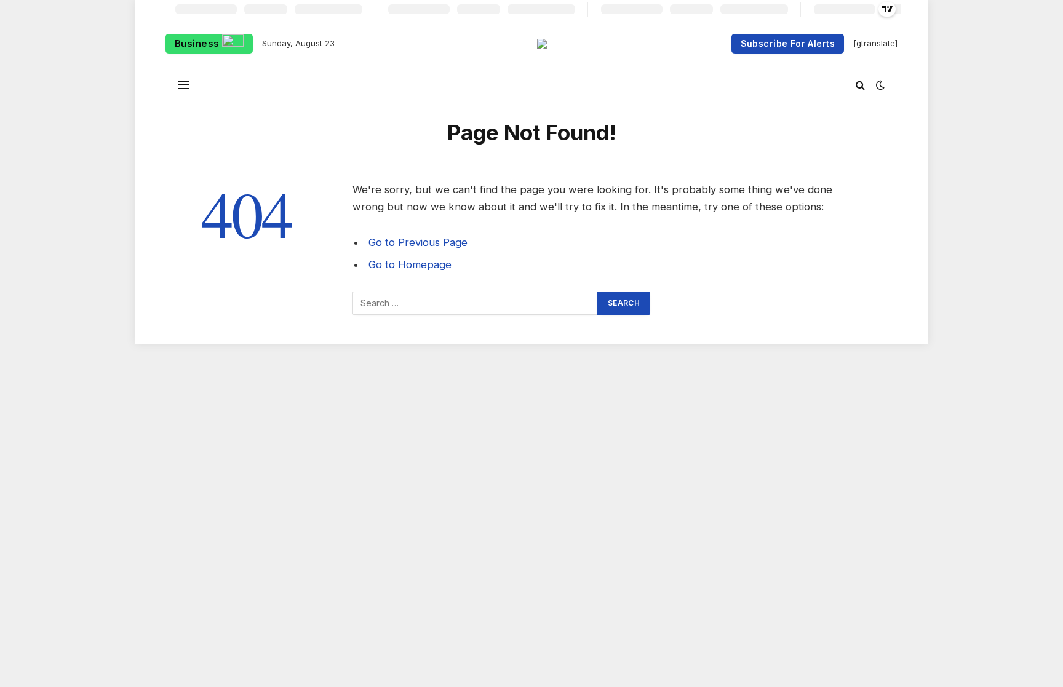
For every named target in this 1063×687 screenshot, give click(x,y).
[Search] (860, 84)
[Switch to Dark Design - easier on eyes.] (879, 85)
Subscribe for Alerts (788, 43)
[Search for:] (475, 303)
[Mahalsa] (542, 44)
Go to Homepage (410, 264)
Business (198, 43)
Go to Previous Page (418, 242)
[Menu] (183, 84)
